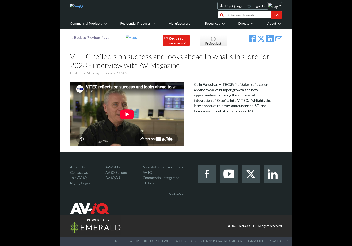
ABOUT (119, 241)
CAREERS (133, 241)
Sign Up (259, 6)
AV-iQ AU (112, 177)
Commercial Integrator (161, 177)
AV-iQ (147, 172)
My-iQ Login (234, 6)
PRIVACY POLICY (278, 241)
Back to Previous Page (91, 37)
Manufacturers (179, 23)
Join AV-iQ (78, 177)
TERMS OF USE (255, 241)
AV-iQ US (112, 167)
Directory (245, 23)
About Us (77, 167)
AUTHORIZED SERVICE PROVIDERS (164, 241)
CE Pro (148, 183)
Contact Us (79, 172)
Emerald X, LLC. (247, 226)
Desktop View (176, 194)
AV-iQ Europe (116, 172)
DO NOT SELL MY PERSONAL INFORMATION (216, 241)
